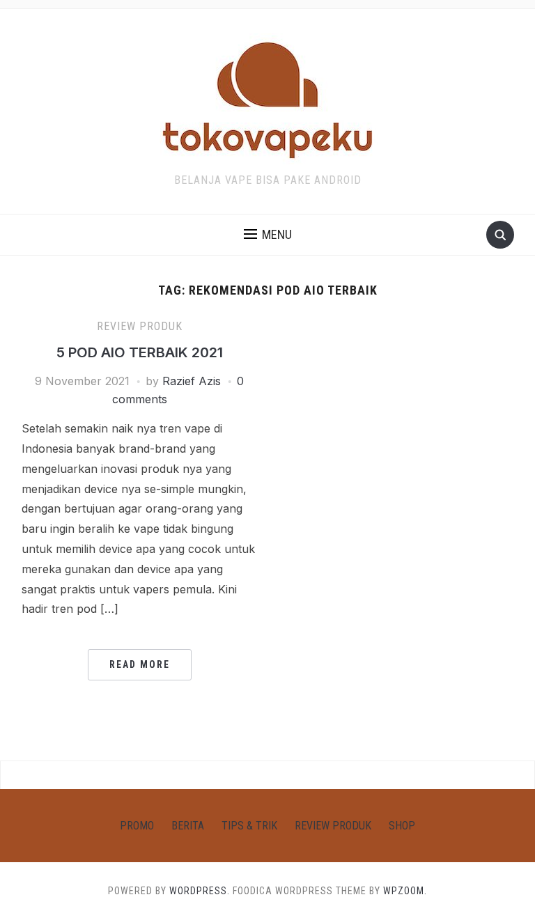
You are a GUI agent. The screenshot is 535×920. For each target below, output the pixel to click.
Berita (187, 825)
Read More (139, 664)
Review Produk (140, 326)
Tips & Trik (249, 825)
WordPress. (199, 890)
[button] (268, 234)
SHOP (402, 825)
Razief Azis (191, 381)
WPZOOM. (405, 890)
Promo (137, 825)
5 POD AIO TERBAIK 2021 (139, 352)
